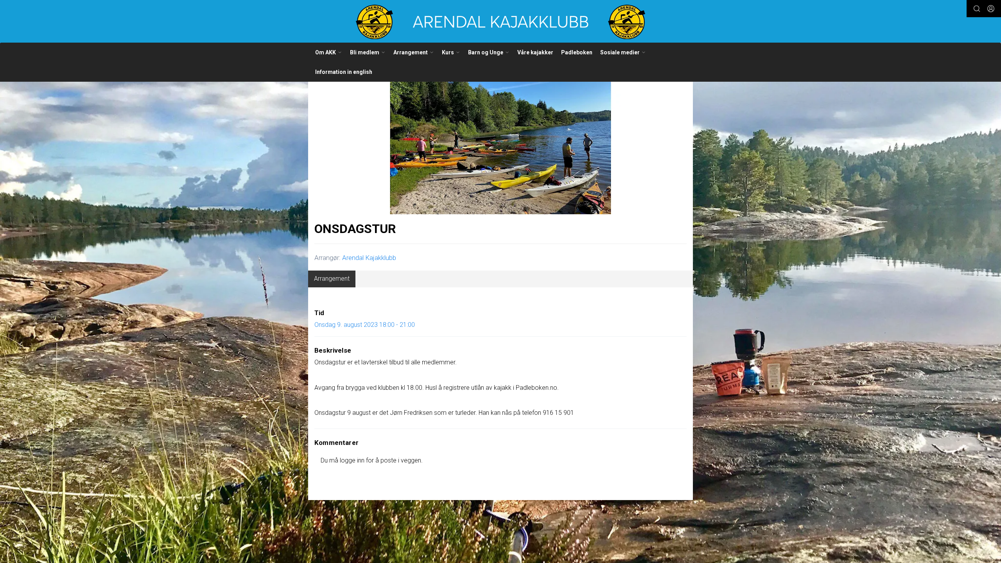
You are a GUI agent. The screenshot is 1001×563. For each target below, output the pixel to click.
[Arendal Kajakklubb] (500, 22)
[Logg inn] (991, 9)
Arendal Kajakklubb (369, 258)
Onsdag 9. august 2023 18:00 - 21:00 (364, 324)
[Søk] (977, 9)
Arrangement (332, 278)
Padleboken (576, 52)
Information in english (343, 72)
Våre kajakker (535, 52)
